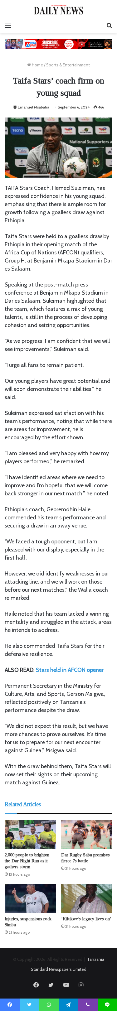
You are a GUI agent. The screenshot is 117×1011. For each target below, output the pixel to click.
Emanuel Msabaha (33, 107)
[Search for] (109, 25)
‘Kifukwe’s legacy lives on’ (86, 919)
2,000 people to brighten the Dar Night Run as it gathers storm (27, 861)
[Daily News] (59, 9)
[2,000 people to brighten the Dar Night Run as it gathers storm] (30, 834)
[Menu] (8, 25)
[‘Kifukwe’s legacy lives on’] (87, 898)
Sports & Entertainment (68, 64)
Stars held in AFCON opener (70, 670)
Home (37, 64)
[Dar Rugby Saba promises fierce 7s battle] (87, 834)
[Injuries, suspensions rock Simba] (30, 898)
